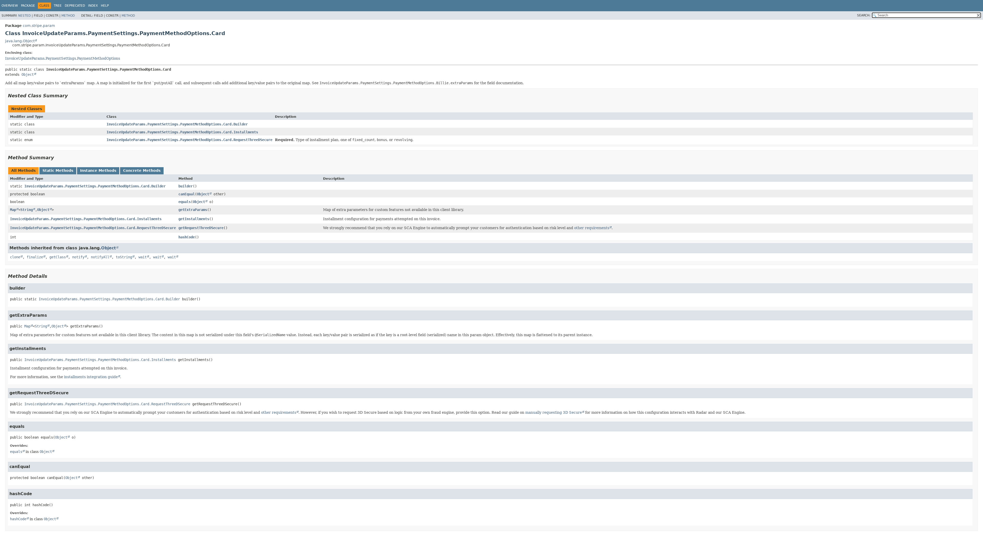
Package (28, 5)
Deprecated (75, 5)
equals (184, 202)
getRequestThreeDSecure (200, 228)
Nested (24, 15)
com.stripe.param (39, 26)
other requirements (591, 228)
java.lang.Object (20, 41)
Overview (10, 5)
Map (13, 210)
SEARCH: (863, 15)
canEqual (186, 194)
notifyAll (100, 257)
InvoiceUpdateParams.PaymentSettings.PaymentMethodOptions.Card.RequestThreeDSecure (189, 140)
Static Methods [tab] (57, 170)
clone (15, 257)
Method (68, 15)
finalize (35, 257)
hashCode (186, 237)
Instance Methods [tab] (98, 170)
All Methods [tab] (23, 170)
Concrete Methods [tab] (142, 170)
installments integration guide (91, 377)
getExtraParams (192, 210)
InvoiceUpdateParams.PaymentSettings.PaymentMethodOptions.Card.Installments (182, 132)
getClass (57, 257)
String (26, 210)
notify (78, 257)
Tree (58, 5)
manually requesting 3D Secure (553, 412)
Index (93, 5)
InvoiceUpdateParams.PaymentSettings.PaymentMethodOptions (62, 58)
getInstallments (193, 219)
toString (124, 257)
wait (142, 257)
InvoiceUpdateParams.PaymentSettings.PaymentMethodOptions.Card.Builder (177, 124)
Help (105, 5)
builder (185, 186)
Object (28, 74)
